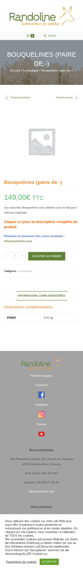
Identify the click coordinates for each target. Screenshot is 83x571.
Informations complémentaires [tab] (41, 295)
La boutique (30, 70)
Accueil (15, 70)
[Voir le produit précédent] (7, 98)
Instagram (41, 404)
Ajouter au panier (46, 256)
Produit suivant (64, 97)
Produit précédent (20, 97)
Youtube (41, 424)
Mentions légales (41, 375)
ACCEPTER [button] (49, 561)
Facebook (41, 385)
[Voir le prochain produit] (76, 98)
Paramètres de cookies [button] (21, 562)
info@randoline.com (18, 241)
